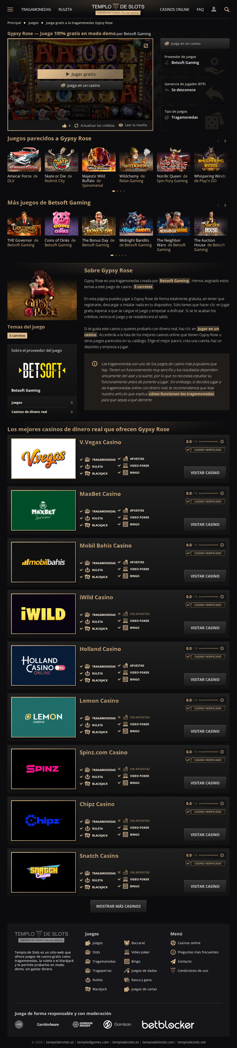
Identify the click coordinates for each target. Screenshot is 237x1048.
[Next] (225, 141)
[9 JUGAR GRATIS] (99, 159)
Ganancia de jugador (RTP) (185, 84)
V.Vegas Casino (100, 442)
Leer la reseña (136, 125)
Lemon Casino (99, 700)
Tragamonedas (36, 9)
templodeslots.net (192, 1042)
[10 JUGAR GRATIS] (211, 159)
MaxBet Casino (100, 493)
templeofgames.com (93, 1042)
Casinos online (174, 9)
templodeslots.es (125, 1042)
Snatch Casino (99, 855)
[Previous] (218, 141)
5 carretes (143, 286)
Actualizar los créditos (98, 125)
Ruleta (65, 9)
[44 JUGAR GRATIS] (99, 223)
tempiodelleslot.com (158, 1042)
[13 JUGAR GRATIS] (211, 223)
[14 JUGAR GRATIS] (136, 223)
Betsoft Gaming (174, 280)
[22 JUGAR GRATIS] (61, 159)
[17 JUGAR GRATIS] (173, 223)
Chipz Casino (97, 804)
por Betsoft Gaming (134, 33)
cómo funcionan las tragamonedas (181, 393)
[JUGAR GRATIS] (24, 159)
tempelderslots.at (60, 1042)
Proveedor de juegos (180, 57)
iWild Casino (96, 597)
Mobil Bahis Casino (106, 545)
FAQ (200, 9)
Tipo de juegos (176, 111)
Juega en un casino (185, 43)
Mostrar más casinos (118, 906)
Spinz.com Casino (104, 752)
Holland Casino (100, 649)
